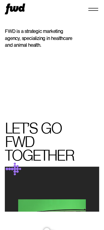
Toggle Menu (93, 9)
